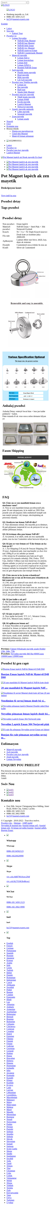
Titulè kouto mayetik (26, 97)
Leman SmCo (23, 58)
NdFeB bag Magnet (26, 43)
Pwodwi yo (11, 36)
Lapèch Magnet (24, 104)
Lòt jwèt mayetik (24, 80)
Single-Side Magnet (25, 92)
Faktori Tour (17, 33)
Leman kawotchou (25, 60)
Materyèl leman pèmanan (23, 136)
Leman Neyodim (19, 38)
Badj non (21, 89)
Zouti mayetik (18, 116)
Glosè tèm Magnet (20, 133)
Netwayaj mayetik (25, 107)
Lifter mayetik (23, 111)
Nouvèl (10, 121)
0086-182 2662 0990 (16, 907)
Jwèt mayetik (17, 70)
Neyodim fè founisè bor (11, 825)
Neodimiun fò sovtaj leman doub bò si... (23, 700)
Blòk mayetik (23, 77)
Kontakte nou (12, 126)
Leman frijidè (23, 99)
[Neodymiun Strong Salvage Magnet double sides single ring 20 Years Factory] (25, 695)
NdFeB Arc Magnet (26, 48)
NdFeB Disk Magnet (26, 41)
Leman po (21, 85)
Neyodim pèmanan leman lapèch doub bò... (25, 713)
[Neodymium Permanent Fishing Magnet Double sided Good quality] (25, 708)
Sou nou (10, 31)
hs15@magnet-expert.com (18, 19)
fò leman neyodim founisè (22, 828)
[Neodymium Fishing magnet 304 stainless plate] (21, 719)
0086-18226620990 (15, 856)
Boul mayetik (23, 75)
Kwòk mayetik (23, 102)
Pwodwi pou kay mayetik (23, 94)
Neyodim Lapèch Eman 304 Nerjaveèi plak (25, 724)
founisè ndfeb (40, 828)
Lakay (9, 28)
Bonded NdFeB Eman (27, 67)
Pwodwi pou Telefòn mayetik (24, 82)
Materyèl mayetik (19, 55)
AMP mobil (27, 823)
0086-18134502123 (15, 851)
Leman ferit (22, 63)
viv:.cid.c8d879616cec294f (18, 877)
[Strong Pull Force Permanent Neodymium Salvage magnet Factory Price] (25, 729)
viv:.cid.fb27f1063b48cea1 (18, 881)
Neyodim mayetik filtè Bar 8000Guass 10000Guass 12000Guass (22, 655)
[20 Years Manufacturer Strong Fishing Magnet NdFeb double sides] (25, 682)
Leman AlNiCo (24, 65)
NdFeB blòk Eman (25, 45)
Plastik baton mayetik (26, 72)
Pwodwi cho (6, 823)
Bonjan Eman (7, 830)
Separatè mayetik (24, 114)
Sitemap (17, 823)
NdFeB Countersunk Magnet (29, 53)
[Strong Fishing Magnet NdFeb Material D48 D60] (23, 669)
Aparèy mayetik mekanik (23, 109)
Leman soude (23, 119)
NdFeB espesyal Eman (27, 50)
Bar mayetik (22, 87)
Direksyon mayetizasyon (22, 131)
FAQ (9, 124)
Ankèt (3, 778)
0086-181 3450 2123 (16, 902)
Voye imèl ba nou (8, 195)
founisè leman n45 (30, 825)
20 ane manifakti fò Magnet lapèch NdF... (24, 687)
